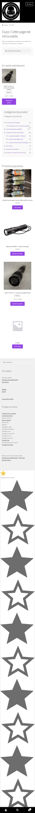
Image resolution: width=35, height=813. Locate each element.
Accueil (6, 25)
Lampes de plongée (7, 399)
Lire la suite (17, 207)
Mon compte (6, 810)
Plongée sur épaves (7, 445)
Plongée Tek (5, 440)
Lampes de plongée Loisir (15, 139)
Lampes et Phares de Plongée (15, 132)
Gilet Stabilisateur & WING (14, 129)
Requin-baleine (6, 420)
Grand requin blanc (7, 416)
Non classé (9, 146)
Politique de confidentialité (10, 380)
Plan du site (5, 382)
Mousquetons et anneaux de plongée (19, 126)
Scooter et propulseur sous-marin (16, 152)
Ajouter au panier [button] (9, 101)
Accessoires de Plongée (13, 122)
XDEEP (4, 392)
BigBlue (4, 389)
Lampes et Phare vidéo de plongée (18, 142)
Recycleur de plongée (12, 149)
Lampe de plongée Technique (16, 136)
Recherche (17, 810)
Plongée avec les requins (9, 413)
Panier (27, 808)
